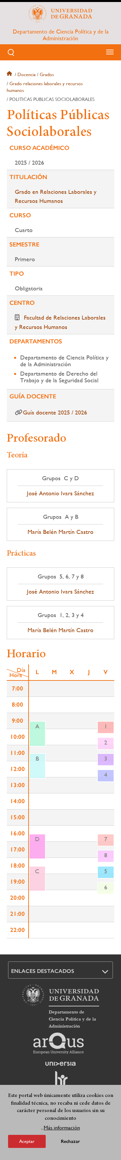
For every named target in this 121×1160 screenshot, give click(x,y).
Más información (62, 1127)
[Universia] (60, 1064)
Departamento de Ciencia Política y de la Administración (61, 35)
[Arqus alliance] (58, 1043)
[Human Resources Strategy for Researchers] (60, 1081)
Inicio (10, 74)
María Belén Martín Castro (60, 532)
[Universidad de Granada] (60, 14)
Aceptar (27, 1141)
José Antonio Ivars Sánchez (60, 493)
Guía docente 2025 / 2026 (55, 412)
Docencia (26, 74)
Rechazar (70, 1141)
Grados (47, 74)
